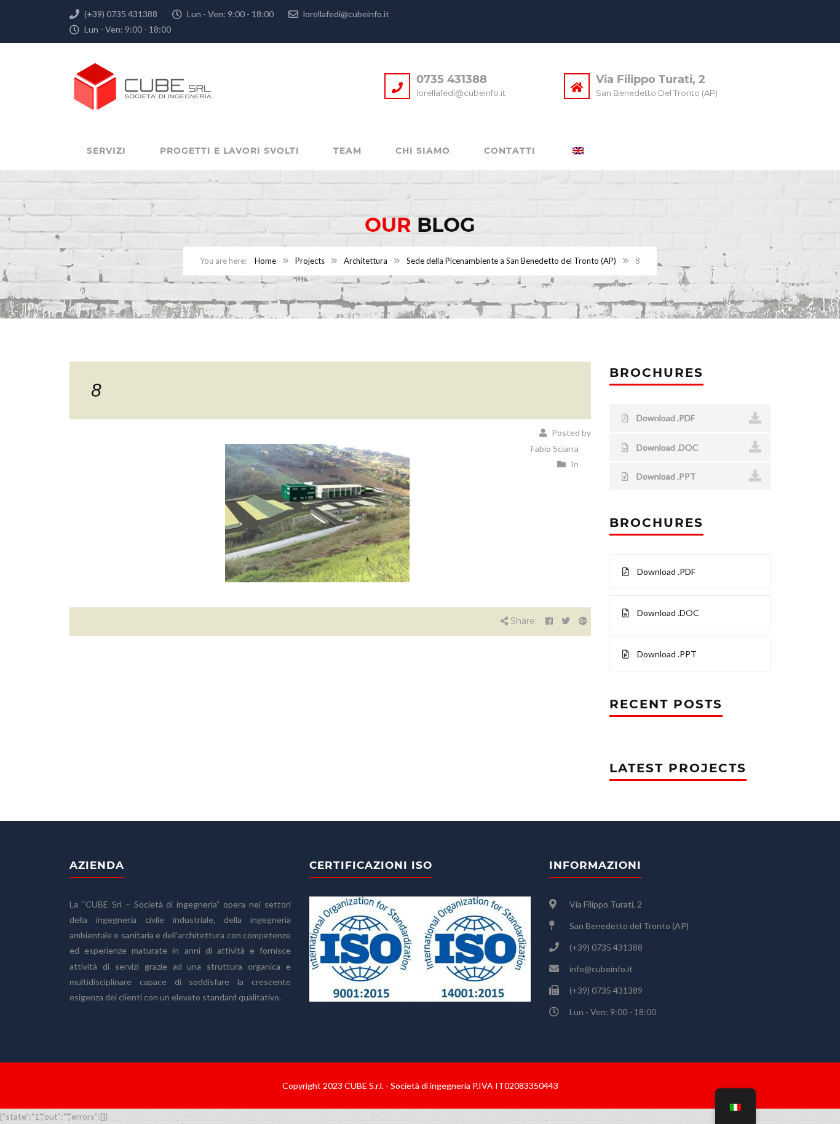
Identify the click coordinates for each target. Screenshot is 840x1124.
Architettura (365, 261)
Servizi (106, 150)
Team (347, 150)
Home (265, 261)
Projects (310, 261)
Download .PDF (665, 418)
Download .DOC (667, 447)
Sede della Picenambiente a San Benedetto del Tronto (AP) (511, 261)
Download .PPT (665, 476)
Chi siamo (422, 150)
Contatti (510, 150)
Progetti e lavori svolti (229, 150)
